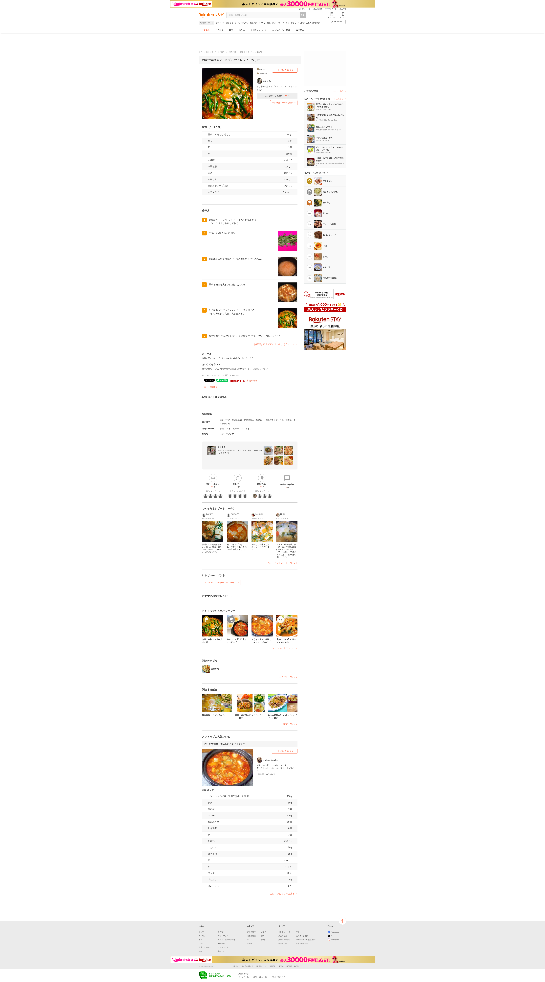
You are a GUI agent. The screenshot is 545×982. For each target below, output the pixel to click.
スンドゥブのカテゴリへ (282, 648)
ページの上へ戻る (342, 921)
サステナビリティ (278, 977)
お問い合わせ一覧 (260, 977)
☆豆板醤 (212, 166)
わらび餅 (301, 23)
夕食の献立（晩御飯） (254, 420)
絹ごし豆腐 (237, 420)
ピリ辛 (236, 428)
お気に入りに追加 (286, 70)
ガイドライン (223, 947)
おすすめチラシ (331, 9)
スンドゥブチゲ (227, 434)
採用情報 (272, 966)
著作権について (261, 966)
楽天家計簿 (317, 9)
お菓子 (249, 944)
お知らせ (221, 951)
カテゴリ (219, 30)
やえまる (222, 447)
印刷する (213, 387)
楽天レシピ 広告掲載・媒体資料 (289, 966)
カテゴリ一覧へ (287, 677)
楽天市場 (342, 9)
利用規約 (221, 944)
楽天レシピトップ (206, 52)
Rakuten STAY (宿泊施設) (306, 940)
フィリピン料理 (265, 23)
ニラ (210, 141)
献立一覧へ (289, 724)
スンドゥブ (244, 52)
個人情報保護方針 (247, 966)
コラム (242, 30)
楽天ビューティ (284, 940)
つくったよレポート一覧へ (281, 563)
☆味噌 (211, 160)
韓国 (222, 428)
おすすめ (205, 30)
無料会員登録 (338, 21)
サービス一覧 (243, 977)
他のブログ (253, 381)
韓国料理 (232, 52)
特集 (200, 951)
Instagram (335, 940)
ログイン (342, 17)
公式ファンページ (259, 30)
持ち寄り (245, 23)
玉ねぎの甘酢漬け (313, 23)
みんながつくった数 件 (277, 95)
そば (287, 23)
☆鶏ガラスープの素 (218, 185)
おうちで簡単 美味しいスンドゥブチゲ (224, 744)
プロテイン (220, 23)
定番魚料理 (251, 936)
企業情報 (235, 966)
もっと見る (338, 91)
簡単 (228, 428)
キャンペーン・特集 (281, 30)
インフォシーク (305, 9)
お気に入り (332, 17)
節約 (263, 940)
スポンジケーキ (278, 23)
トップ (201, 932)
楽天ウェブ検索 (302, 936)
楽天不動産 (282, 936)
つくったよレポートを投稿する (284, 103)
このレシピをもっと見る (282, 893)
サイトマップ (223, 936)
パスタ (249, 940)
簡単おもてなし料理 (275, 420)
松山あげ (253, 23)
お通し (293, 23)
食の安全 (300, 30)
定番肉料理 (251, 932)
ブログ (298, 932)
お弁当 (263, 932)
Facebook (335, 932)
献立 (231, 30)
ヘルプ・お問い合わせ (226, 940)
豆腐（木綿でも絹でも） (220, 134)
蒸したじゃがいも (233, 23)
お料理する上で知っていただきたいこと (274, 344)
